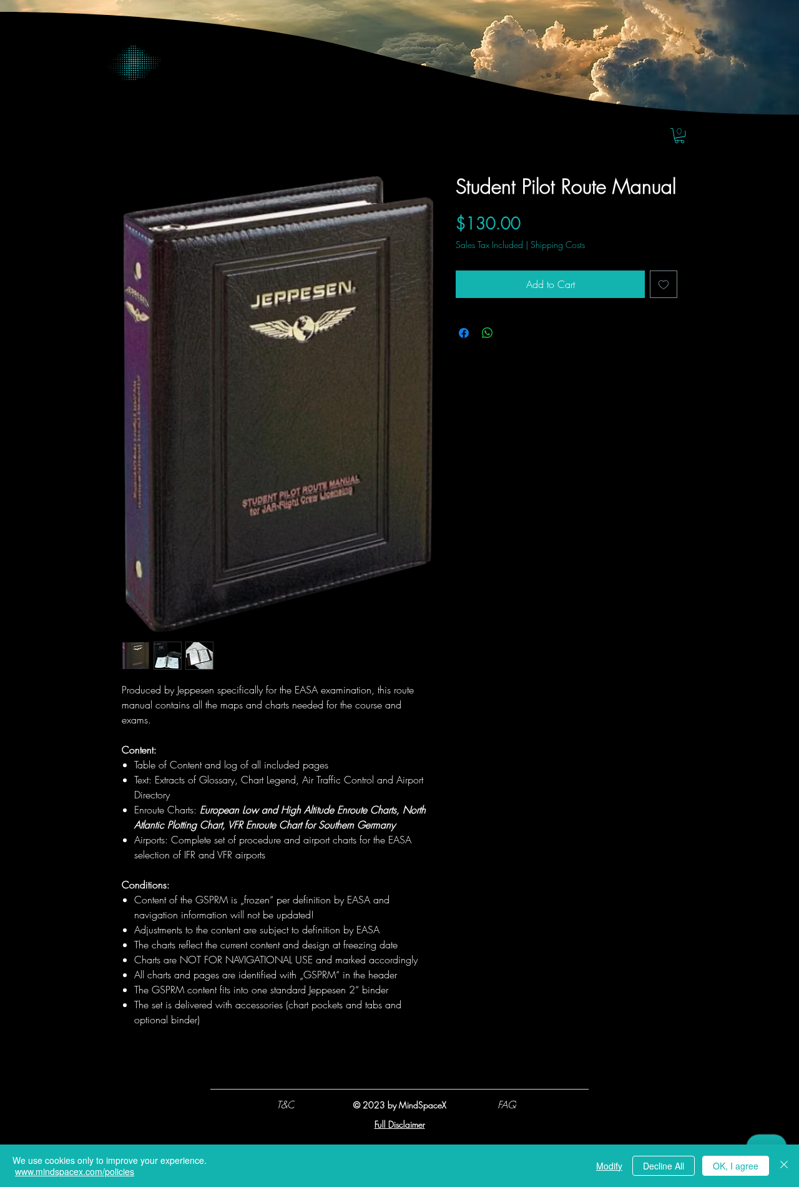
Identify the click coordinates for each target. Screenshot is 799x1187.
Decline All (663, 1166)
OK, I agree (735, 1166)
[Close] (784, 1166)
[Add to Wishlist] (663, 284)
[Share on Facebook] (463, 332)
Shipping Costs (558, 245)
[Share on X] (511, 332)
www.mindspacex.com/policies (74, 1171)
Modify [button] (609, 1166)
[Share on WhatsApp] (487, 332)
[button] (679, 135)
